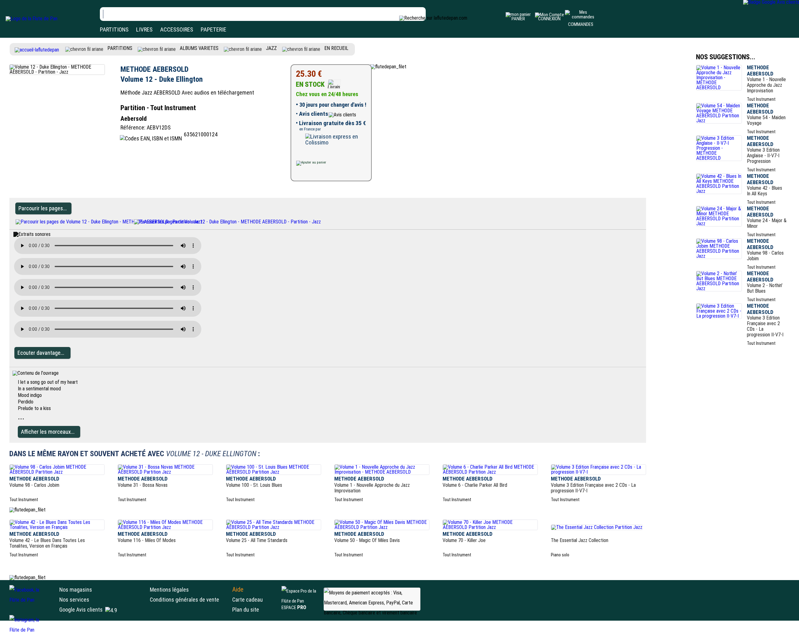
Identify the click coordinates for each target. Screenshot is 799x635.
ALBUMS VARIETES (199, 48)
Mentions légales (169, 589)
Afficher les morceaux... (48, 431)
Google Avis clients (81, 609)
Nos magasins (75, 589)
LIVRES (144, 29)
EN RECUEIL (336, 48)
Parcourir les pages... (42, 208)
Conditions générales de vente (189, 599)
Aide (237, 589)
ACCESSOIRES (176, 29)
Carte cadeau (247, 599)
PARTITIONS (114, 29)
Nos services (74, 599)
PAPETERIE (213, 29)
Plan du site (245, 609)
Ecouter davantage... (40, 352)
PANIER (518, 19)
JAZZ (271, 48)
